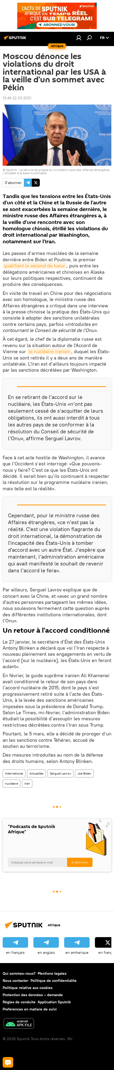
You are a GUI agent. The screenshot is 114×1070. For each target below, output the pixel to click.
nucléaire (11, 783)
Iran (27, 783)
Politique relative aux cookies (27, 987)
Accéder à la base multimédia (25, 173)
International (14, 773)
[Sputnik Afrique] (16, 39)
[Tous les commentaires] (8, 1062)
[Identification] (78, 37)
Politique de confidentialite (53, 980)
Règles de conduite (19, 1002)
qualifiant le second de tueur (34, 266)
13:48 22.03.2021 (17, 98)
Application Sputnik (54, 1002)
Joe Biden (84, 773)
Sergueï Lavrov (60, 773)
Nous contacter (15, 980)
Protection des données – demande (33, 994)
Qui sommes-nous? (19, 973)
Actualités (36, 773)
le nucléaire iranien (49, 351)
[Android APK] (19, 1024)
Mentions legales (52, 973)
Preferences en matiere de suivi (30, 1009)
